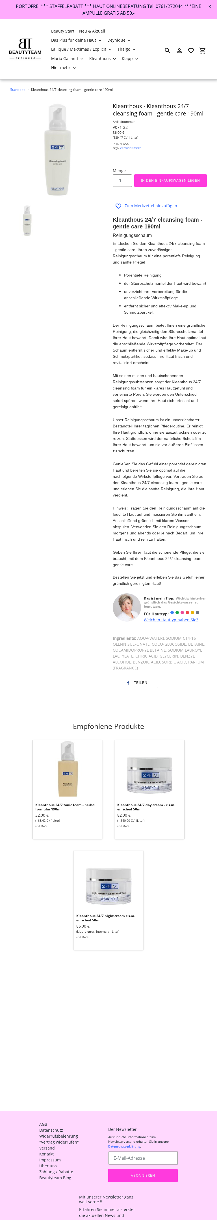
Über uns (48, 1165)
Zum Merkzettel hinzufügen (151, 205)
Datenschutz (51, 1130)
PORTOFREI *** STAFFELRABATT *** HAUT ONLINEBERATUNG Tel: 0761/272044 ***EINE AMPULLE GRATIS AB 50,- (108, 9)
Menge (119, 170)
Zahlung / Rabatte (56, 1171)
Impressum (50, 1160)
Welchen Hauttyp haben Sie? (171, 619)
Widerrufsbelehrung (58, 1136)
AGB (43, 1124)
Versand (47, 1148)
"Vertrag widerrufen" (59, 1142)
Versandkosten (131, 147)
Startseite (17, 89)
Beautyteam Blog (55, 1177)
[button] (135, 683)
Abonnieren (143, 1175)
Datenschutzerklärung (124, 1146)
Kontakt (46, 1154)
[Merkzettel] (191, 51)
